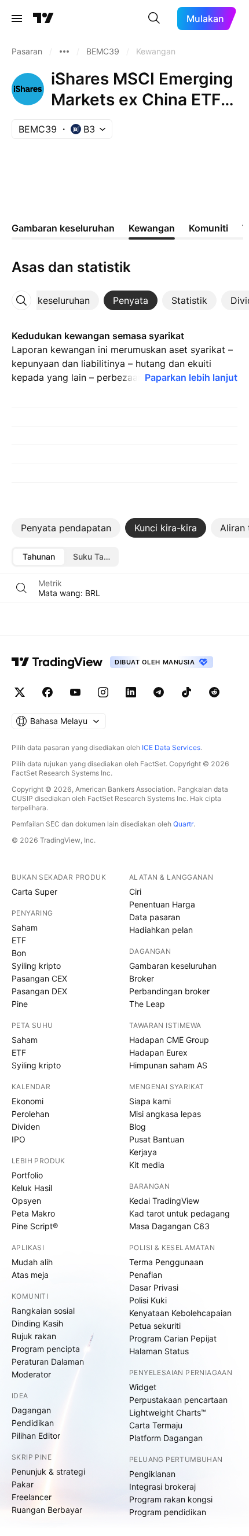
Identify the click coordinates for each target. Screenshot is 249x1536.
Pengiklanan (152, 1474)
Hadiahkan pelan (161, 930)
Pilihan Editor (36, 1436)
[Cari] (154, 18)
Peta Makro (33, 1213)
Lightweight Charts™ (167, 1412)
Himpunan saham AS (168, 1065)
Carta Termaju (155, 1425)
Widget (142, 1387)
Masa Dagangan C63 (169, 1226)
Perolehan (30, 1114)
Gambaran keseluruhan (173, 966)
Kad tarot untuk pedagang (179, 1213)
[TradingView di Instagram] (103, 692)
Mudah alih (32, 1262)
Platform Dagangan (166, 1438)
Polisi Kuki (148, 1300)
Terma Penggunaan (166, 1262)
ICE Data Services (171, 747)
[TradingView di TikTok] (186, 692)
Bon (19, 953)
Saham (25, 927)
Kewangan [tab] (152, 228)
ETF (19, 940)
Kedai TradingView (164, 1201)
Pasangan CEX (39, 978)
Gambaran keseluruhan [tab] (63, 228)
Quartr (183, 824)
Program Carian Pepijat (173, 1338)
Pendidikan (33, 1423)
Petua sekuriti (155, 1326)
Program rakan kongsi (171, 1499)
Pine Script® (35, 1226)
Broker (141, 978)
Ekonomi (27, 1101)
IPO (18, 1139)
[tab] (131, 300)
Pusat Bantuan (156, 1139)
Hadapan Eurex (158, 1052)
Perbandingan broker (169, 991)
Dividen (26, 1126)
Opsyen (26, 1201)
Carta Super (34, 891)
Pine (20, 1004)
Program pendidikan (167, 1512)
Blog (137, 1126)
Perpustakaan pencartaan (178, 1400)
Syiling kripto (36, 966)
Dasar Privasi (153, 1287)
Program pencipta (46, 1349)
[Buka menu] (16, 18)
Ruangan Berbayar (47, 1510)
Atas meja (30, 1275)
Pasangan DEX (39, 991)
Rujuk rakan (34, 1336)
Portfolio (27, 1175)
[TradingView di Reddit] (214, 692)
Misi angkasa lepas (165, 1114)
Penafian (145, 1275)
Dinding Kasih (37, 1323)
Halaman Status (159, 1351)
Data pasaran (154, 917)
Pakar (23, 1484)
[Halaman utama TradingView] (57, 662)
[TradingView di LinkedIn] (131, 692)
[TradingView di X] (20, 692)
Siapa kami (150, 1101)
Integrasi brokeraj (162, 1486)
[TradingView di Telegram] (159, 692)
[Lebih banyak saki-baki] (64, 51)
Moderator (31, 1374)
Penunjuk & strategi (48, 1471)
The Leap (147, 1004)
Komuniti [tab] (208, 228)
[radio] (38, 557)
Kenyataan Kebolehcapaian (180, 1313)
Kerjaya (143, 1152)
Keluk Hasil (32, 1188)
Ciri (135, 891)
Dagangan (31, 1410)
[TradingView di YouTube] (75, 692)
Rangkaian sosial (43, 1310)
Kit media (146, 1165)
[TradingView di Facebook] (47, 692)
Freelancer (32, 1497)
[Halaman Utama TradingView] (43, 18)
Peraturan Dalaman (48, 1361)
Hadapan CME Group (169, 1040)
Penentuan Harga (162, 904)
